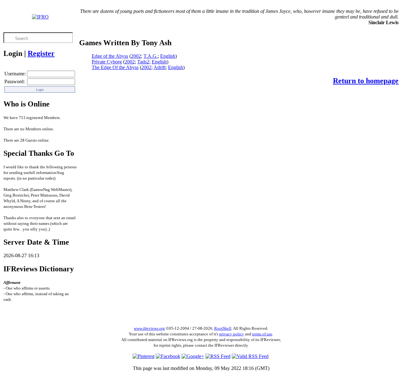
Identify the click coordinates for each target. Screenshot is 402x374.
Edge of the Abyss (110, 56)
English (167, 56)
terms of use (262, 334)
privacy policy (231, 334)
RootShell (222, 328)
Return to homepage (366, 81)
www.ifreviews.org (149, 328)
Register (41, 53)
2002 (136, 56)
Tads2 (143, 61)
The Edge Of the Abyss (115, 67)
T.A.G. (151, 56)
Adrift (160, 67)
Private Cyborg (107, 61)
